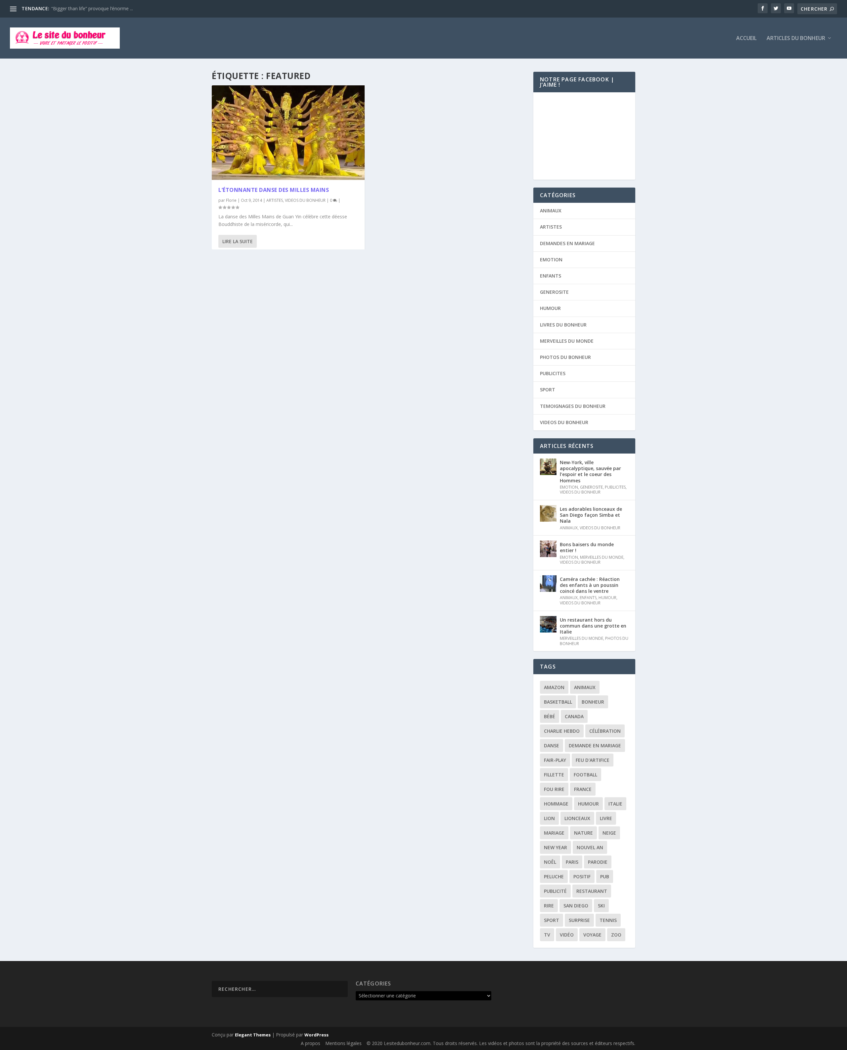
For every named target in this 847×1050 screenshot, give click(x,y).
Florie (231, 200)
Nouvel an (590, 847)
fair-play (555, 760)
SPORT (547, 389)
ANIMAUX (550, 210)
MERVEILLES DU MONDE (567, 341)
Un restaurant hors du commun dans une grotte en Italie (593, 626)
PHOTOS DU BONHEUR (565, 357)
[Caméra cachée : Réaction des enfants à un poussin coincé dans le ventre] (548, 583)
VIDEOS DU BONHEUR (305, 200)
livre (606, 818)
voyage (592, 935)
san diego (575, 905)
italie (615, 804)
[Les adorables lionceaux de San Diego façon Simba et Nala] (548, 513)
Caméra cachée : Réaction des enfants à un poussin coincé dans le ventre (590, 585)
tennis (608, 920)
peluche (554, 876)
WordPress (316, 1035)
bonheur (593, 702)
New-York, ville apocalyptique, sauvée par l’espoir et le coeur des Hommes (590, 471)
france (583, 789)
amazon (554, 687)
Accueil (746, 38)
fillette (554, 774)
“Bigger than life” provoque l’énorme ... (92, 8)
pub (604, 876)
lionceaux (577, 818)
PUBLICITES (552, 373)
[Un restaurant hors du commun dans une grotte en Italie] (548, 624)
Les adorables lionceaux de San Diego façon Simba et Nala (591, 515)
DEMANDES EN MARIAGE (567, 243)
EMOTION (551, 259)
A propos (310, 1043)
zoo (616, 935)
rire (549, 905)
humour (588, 804)
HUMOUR (550, 308)
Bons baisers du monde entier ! (587, 547)
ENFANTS (550, 276)
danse (551, 745)
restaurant (591, 891)
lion (549, 818)
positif (582, 876)
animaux (585, 687)
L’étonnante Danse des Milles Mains (273, 190)
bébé (549, 716)
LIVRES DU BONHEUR (563, 325)
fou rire (554, 789)
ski (601, 905)
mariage (554, 833)
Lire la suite (237, 241)
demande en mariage (595, 745)
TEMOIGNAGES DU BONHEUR (572, 406)
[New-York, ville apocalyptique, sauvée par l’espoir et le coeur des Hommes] (548, 467)
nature (583, 833)
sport (551, 920)
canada (574, 716)
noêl (550, 862)
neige (609, 833)
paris (572, 862)
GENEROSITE (554, 292)
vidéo (567, 935)
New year (555, 847)
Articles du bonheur (796, 38)
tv (547, 935)
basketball (558, 702)
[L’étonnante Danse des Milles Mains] (288, 132)
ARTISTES (274, 200)
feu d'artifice (592, 760)
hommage (556, 804)
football (585, 774)
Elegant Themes (253, 1035)
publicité (555, 891)
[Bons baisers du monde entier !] (548, 549)
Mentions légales (343, 1043)
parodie (597, 862)
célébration (605, 731)
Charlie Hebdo (562, 731)
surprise (579, 920)
